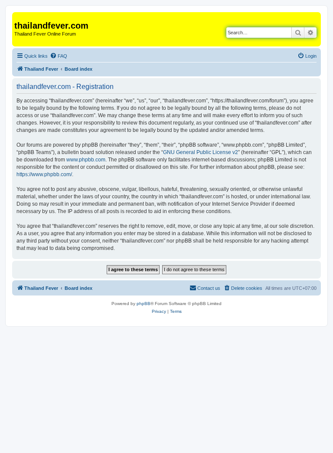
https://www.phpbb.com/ (44, 174)
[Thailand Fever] (19, 16)
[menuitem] (58, 56)
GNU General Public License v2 (200, 152)
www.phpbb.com (85, 160)
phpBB (143, 303)
